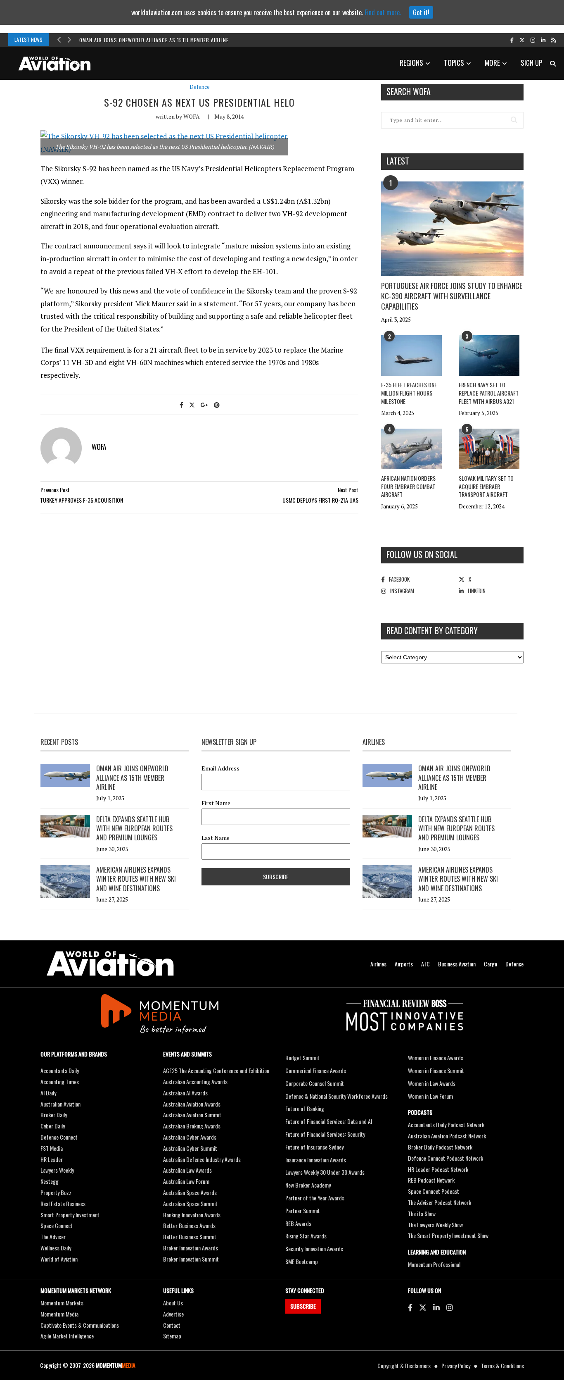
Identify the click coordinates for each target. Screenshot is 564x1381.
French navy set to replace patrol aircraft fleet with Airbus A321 (489, 392)
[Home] (110, 963)
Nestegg (49, 1181)
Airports (404, 963)
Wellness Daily (55, 1247)
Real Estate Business (62, 1203)
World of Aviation (59, 1259)
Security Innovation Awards (314, 1248)
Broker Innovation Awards (190, 1247)
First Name (215, 803)
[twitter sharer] (192, 404)
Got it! (421, 12)
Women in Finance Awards (435, 1057)
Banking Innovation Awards (191, 1214)
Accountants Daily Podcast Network (446, 1124)
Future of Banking (304, 1108)
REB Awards (298, 1223)
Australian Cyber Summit (190, 1148)
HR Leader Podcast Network (438, 1169)
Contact (171, 1325)
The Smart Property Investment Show (448, 1235)
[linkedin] (543, 40)
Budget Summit (302, 1057)
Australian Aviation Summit (192, 1114)
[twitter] (522, 40)
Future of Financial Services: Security (325, 1134)
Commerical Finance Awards (315, 1070)
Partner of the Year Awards (314, 1197)
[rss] (553, 40)
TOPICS (454, 62)
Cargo (490, 963)
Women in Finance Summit (436, 1070)
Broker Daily (53, 1114)
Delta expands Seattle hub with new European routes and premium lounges (134, 828)
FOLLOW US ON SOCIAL (421, 554)
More (492, 62)
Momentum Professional (434, 1264)
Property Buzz (55, 1192)
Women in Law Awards (431, 1083)
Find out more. (383, 12)
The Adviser (53, 1236)
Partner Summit (302, 1210)
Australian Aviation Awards (191, 1104)
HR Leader (51, 1159)
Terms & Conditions (502, 1365)
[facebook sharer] (181, 404)
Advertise (173, 1313)
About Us (173, 1302)
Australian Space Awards (190, 1192)
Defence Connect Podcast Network (445, 1158)
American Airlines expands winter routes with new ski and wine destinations (136, 879)
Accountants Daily (59, 1070)
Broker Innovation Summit (191, 1259)
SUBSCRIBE (303, 1306)
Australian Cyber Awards (189, 1137)
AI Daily (48, 1092)
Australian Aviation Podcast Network (447, 1135)
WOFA (191, 116)
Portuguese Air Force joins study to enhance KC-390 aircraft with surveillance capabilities (451, 296)
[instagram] (533, 40)
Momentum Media (59, 1313)
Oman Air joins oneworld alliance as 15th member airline (154, 39)
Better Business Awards (189, 1225)
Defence (200, 87)
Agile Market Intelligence (67, 1335)
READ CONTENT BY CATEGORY (432, 630)
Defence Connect (59, 1137)
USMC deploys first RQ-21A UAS (320, 500)
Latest (397, 161)
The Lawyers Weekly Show (435, 1224)
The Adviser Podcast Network (439, 1202)
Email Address (220, 768)
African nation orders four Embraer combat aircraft (408, 486)
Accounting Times (59, 1081)
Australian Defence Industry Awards (202, 1159)
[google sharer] (204, 404)
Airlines (378, 963)
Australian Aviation (60, 1104)
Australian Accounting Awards (195, 1081)
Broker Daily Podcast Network (440, 1146)
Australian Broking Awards (191, 1125)
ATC (425, 963)
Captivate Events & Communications (79, 1325)
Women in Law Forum (430, 1096)
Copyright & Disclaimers (404, 1365)
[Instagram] (449, 1307)
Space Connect (56, 1225)
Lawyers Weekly (57, 1170)
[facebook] (512, 40)
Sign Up (531, 62)
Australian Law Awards (187, 1170)
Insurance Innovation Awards (315, 1159)
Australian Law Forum (186, 1181)
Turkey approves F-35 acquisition (81, 500)
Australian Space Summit (190, 1203)
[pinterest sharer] (217, 404)
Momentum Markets (61, 1302)
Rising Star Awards (306, 1235)
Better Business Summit (189, 1236)
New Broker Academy (308, 1185)
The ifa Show (422, 1213)
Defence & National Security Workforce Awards (336, 1096)
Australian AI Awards (185, 1092)
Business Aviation (457, 963)
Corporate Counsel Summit (314, 1083)
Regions (411, 62)
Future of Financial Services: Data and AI (328, 1121)
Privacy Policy (455, 1365)
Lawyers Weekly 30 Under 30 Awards (325, 1172)
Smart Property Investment (70, 1214)
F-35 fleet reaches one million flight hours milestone (409, 392)
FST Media (51, 1148)
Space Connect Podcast (433, 1191)
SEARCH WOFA (408, 91)
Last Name (215, 838)
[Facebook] (410, 1307)
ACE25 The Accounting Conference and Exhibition (216, 1070)
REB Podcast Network (431, 1180)
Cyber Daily (52, 1125)
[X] (423, 1307)
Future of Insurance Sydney (314, 1146)
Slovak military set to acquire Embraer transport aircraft (486, 486)
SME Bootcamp (301, 1261)
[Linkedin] (436, 1307)
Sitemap (172, 1335)
